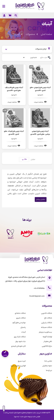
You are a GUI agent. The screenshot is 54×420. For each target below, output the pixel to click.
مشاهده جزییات (39, 102)
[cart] (10, 15)
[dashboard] (4, 15)
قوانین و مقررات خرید (18, 365)
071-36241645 (39, 288)
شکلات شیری (21, 318)
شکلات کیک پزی (20, 336)
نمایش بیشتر (40, 199)
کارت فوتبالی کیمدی (18, 346)
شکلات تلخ (48, 318)
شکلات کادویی (46, 313)
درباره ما (49, 370)
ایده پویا (16, 416)
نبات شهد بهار (20, 341)
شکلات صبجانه (46, 327)
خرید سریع (22, 361)
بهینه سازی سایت (25, 416)
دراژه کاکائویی (47, 346)
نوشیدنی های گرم (19, 322)
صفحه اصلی (46, 34)
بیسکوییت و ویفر (45, 332)
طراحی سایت (36, 416)
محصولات (30, 34)
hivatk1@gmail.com (36, 296)
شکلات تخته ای (20, 313)
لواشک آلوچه (47, 336)
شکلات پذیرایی (46, 322)
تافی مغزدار (48, 341)
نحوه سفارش (47, 365)
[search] (16, 15)
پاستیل (23, 327)
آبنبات (23, 332)
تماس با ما (48, 361)
